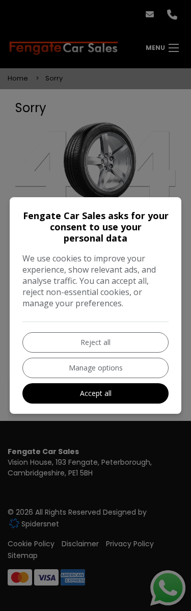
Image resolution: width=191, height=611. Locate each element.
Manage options (96, 368)
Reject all (95, 342)
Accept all (96, 393)
